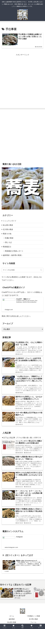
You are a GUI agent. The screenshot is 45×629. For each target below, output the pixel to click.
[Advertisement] (22, 79)
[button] (41, 270)
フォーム (33, 622)
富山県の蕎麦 (11, 622)
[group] (17, 593)
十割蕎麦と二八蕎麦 (33, 616)
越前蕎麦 (12, 619)
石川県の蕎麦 (33, 619)
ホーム (12, 616)
